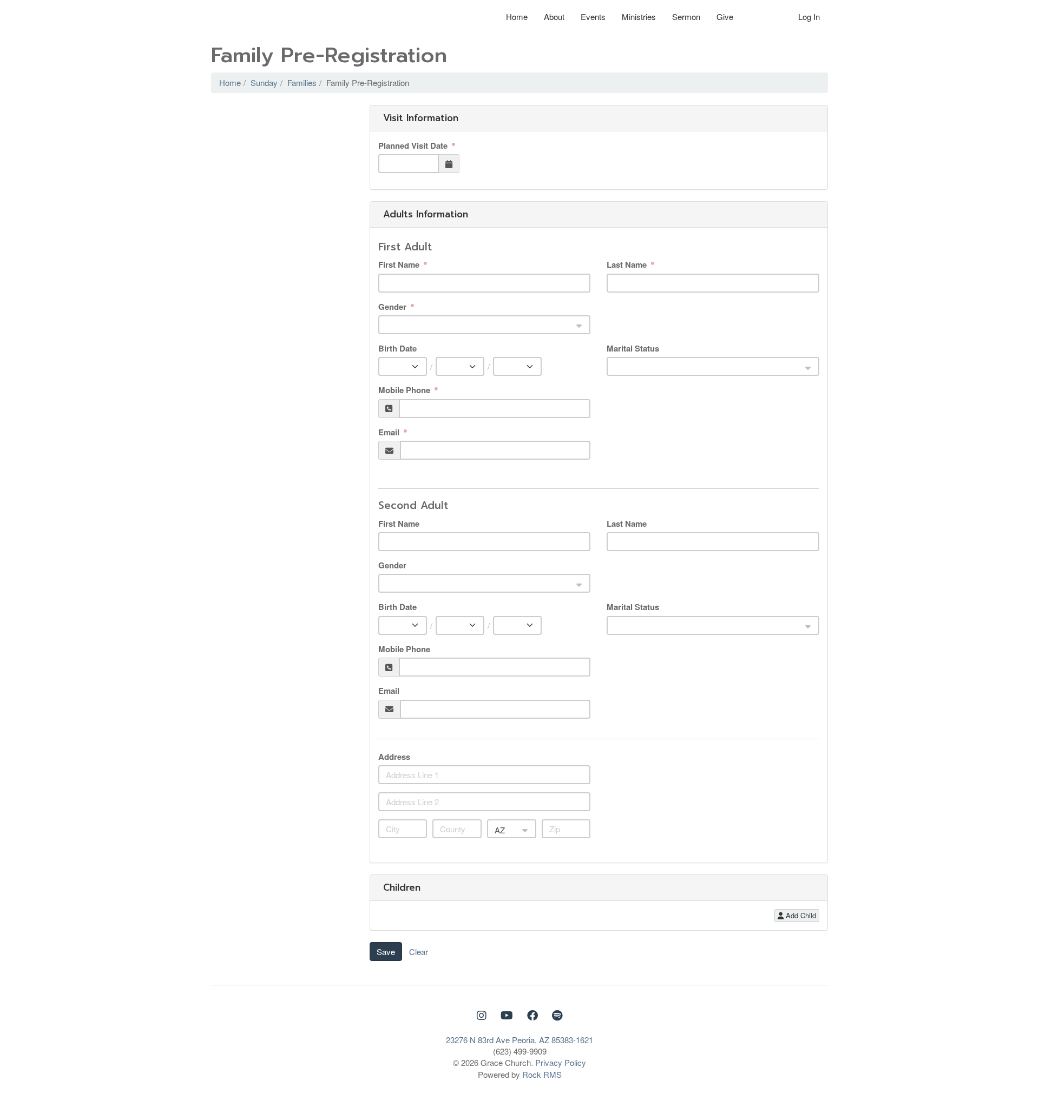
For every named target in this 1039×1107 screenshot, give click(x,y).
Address (394, 757)
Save (386, 951)
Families (302, 82)
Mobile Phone (405, 390)
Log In (809, 16)
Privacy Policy (560, 1062)
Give (724, 16)
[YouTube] (508, 1015)
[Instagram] (483, 1015)
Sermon (686, 16)
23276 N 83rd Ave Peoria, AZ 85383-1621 (519, 1039)
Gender (393, 307)
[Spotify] (557, 1015)
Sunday (264, 82)
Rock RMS (542, 1074)
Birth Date (397, 348)
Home (517, 16)
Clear (418, 951)
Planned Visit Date (414, 145)
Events (593, 16)
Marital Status (633, 348)
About (554, 16)
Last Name (628, 264)
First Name (400, 264)
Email (390, 432)
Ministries (639, 16)
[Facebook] (534, 1015)
